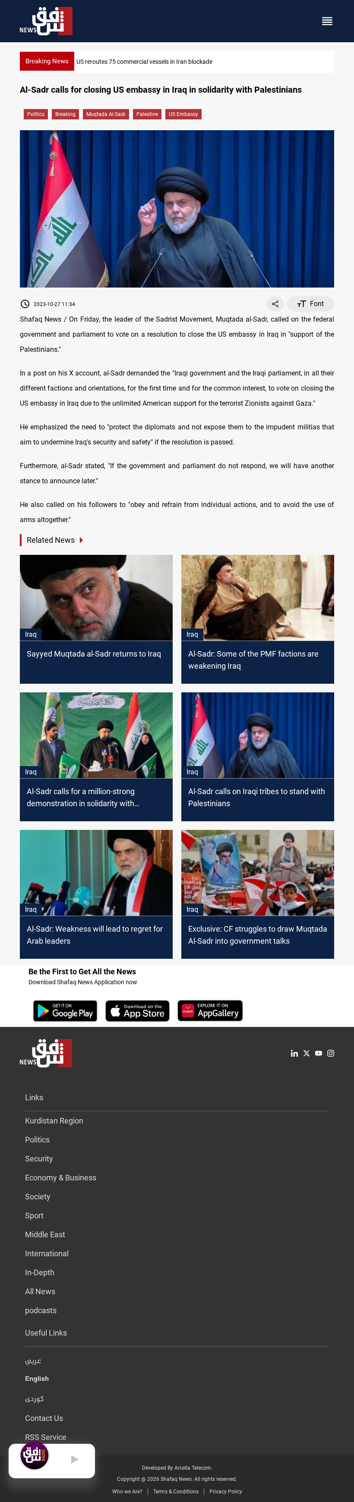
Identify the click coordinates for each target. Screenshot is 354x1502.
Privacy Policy (225, 1492)
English (37, 1380)
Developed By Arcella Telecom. (177, 1468)
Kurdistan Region (54, 1120)
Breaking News (47, 61)
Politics (35, 114)
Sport (34, 1215)
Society (38, 1196)
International (47, 1253)
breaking (65, 114)
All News (40, 1291)
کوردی (34, 1399)
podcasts (41, 1310)
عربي (33, 1361)
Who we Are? (127, 1492)
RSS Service (45, 1437)
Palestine (147, 114)
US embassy (183, 114)
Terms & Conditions (176, 1492)
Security (39, 1158)
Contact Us (44, 1418)
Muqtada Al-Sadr (106, 114)
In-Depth (39, 1272)
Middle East (45, 1234)
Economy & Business (60, 1177)
